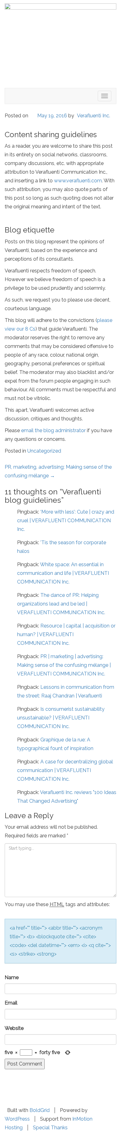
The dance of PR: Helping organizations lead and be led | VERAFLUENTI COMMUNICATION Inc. (61, 603)
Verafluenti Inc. (93, 116)
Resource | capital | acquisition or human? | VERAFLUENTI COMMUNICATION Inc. (66, 634)
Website (14, 1028)
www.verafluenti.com (78, 181)
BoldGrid (39, 1110)
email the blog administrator (53, 430)
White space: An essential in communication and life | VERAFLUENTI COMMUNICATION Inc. (63, 573)
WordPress (17, 1119)
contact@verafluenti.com (55, 1098)
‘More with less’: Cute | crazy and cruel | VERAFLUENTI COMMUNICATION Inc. (65, 520)
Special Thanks (50, 1128)
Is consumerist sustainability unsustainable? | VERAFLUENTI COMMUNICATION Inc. (61, 717)
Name (12, 977)
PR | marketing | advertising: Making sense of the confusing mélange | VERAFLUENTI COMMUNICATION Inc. (64, 665)
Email (11, 1003)
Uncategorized (44, 451)
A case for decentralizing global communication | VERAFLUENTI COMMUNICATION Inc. (65, 770)
